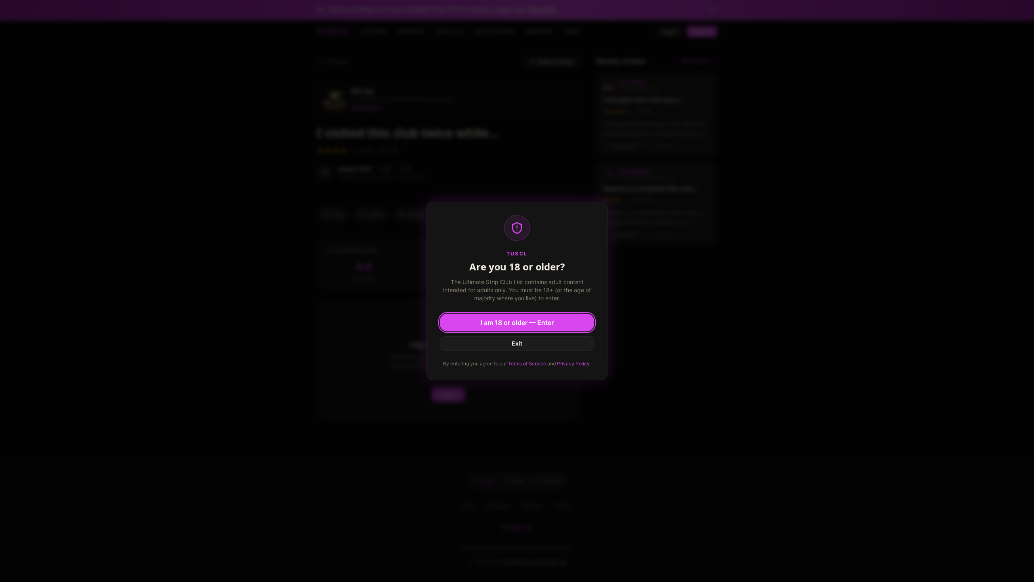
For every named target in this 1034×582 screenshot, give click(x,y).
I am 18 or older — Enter (517, 322)
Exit (517, 343)
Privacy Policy (573, 364)
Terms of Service (527, 364)
